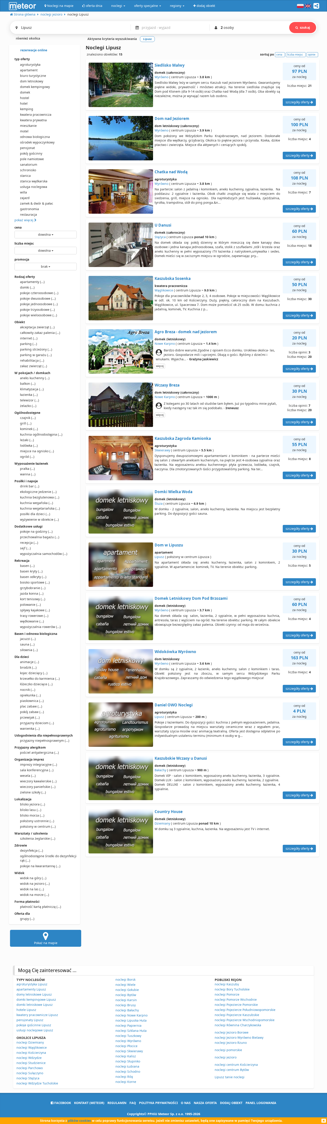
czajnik (28, 418)
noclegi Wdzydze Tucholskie (37, 1083)
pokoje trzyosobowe (37, 309)
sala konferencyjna (36, 770)
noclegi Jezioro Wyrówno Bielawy (239, 1037)
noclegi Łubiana (127, 1066)
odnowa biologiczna (35, 137)
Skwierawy (162, 450)
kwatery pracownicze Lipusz (37, 1015)
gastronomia (29, 209)
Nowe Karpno (165, 343)
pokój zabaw (32, 712)
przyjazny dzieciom (37, 723)
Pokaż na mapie (45, 943)
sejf (25, 548)
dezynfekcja (31, 850)
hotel (24, 103)
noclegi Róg (124, 1076)
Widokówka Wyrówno (175, 651)
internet (28, 338)
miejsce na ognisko (37, 451)
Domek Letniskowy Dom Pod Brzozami (191, 598)
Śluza (159, 503)
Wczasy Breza (167, 385)
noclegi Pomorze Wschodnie (236, 999)
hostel (24, 98)
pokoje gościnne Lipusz (33, 1025)
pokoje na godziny (36, 531)
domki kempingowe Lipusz (36, 999)
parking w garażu (36, 355)
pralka (27, 468)
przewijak (30, 717)
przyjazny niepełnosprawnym (44, 740)
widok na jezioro (35, 883)
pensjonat (27, 148)
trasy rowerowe (34, 616)
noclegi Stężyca (27, 1078)
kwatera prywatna (33, 120)
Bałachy (160, 770)
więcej (160, 366)
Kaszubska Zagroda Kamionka (183, 438)
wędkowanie (32, 621)
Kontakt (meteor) (89, 1103)
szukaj (305, 27)
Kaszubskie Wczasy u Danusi (181, 758)
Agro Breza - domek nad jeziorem (186, 331)
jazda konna (31, 593)
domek (25, 92)
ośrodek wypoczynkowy (37, 142)
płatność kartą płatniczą (40, 907)
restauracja (28, 214)
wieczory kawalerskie (38, 781)
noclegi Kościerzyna (31, 1052)
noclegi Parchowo (29, 1068)
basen (27, 566)
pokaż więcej (24, 220)
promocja (21, 259)
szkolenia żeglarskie (37, 838)
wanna (27, 474)
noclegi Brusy (125, 1005)
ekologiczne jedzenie (38, 492)
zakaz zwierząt (33, 366)
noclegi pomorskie (228, 1050)
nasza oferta (205, 1103)
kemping (26, 109)
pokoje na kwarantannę (40, 866)
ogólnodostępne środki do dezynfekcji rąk (48, 858)
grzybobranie (32, 588)
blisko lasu (30, 810)
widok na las (32, 889)
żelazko (28, 406)
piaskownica (32, 701)
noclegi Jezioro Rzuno (231, 1042)
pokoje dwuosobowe (38, 298)
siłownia (29, 650)
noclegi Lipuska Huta (131, 1020)
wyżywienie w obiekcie (39, 519)
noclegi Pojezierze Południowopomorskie (245, 1010)
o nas (186, 1103)
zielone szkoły (33, 792)
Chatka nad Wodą (171, 171)
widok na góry (33, 878)
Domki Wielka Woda (173, 491)
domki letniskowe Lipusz (34, 1004)
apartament (29, 70)
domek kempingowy (35, 87)
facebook (62, 1103)
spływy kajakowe (35, 610)
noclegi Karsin (126, 1000)
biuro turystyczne (33, 76)
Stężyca (160, 237)
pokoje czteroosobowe (39, 293)
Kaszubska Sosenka (173, 278)
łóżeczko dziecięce (36, 684)
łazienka (29, 395)
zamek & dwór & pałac (36, 203)
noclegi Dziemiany (30, 1042)
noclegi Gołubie (127, 990)
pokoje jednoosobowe (39, 304)
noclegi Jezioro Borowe (231, 1032)
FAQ (132, 1103)
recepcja (29, 542)
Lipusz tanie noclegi (229, 1077)
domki (27, 287)
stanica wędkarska (33, 181)
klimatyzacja (32, 389)
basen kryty (31, 571)
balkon (27, 383)
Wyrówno (161, 77)
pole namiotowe (32, 159)
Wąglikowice (164, 290)
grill (25, 423)
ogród (27, 456)
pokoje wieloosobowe (38, 315)
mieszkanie (28, 126)
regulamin (116, 1103)
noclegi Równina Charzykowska (238, 1025)
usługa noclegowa (33, 187)
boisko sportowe (35, 582)
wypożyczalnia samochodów (43, 554)
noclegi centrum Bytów (232, 1070)
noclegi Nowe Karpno (131, 1015)
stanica (25, 175)
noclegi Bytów (125, 995)
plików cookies (79, 1120)
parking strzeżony (36, 349)
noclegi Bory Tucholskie (232, 989)
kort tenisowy (32, 599)
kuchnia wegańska (36, 503)
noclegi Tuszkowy (128, 1036)
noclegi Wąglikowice (31, 1047)
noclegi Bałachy (127, 1010)
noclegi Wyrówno (128, 1041)
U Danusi (163, 225)
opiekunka (30, 695)
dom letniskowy (31, 81)
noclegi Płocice (126, 1046)
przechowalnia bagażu (39, 537)
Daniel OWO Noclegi (174, 704)
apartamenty (32, 282)
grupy (27, 919)
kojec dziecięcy (33, 673)
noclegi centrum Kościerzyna (236, 1064)
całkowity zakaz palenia (40, 333)
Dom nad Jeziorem (172, 118)
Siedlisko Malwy (170, 65)
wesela (28, 775)
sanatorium (28, 164)
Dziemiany (162, 823)
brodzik (28, 667)
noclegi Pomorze (227, 994)
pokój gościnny (31, 153)
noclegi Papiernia (128, 1025)
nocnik (27, 690)
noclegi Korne (125, 1082)
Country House (169, 811)
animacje (29, 662)
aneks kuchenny (34, 378)
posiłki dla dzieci (35, 514)
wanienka (30, 728)
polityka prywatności (158, 1103)
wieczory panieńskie (37, 787)
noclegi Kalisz (125, 1056)
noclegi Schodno (127, 1071)
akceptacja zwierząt (37, 327)
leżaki (27, 440)
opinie (311, 54)
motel (24, 131)
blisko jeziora (32, 804)
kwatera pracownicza (35, 114)
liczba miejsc (24, 243)
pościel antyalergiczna (39, 752)
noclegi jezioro (225, 1057)
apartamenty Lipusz (31, 989)
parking (28, 344)
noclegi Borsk (125, 979)
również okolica (27, 38)
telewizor (29, 400)
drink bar (29, 486)
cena (18, 227)
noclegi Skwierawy (129, 1051)
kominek (29, 429)
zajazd (25, 198)
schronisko (28, 170)
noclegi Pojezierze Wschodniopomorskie (245, 1020)
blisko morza (32, 815)
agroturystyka (30, 64)
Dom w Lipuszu (169, 545)
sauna (27, 644)
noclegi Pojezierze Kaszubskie (237, 1015)
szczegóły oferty (298, 102)
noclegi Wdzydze (29, 1058)
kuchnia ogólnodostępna (41, 434)
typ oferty (22, 59)
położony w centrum (38, 826)
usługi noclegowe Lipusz (34, 1030)
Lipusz (159, 557)
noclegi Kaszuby (227, 984)
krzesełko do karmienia (40, 678)
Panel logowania (261, 1103)
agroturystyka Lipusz (31, 984)
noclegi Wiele (125, 985)
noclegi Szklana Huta (131, 1030)
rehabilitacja (32, 360)
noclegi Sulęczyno (29, 1073)
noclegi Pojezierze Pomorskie (236, 1004)
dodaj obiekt (231, 1103)
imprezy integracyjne (38, 764)
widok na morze (34, 895)
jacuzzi (28, 639)
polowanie (30, 604)
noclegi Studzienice (31, 1063)
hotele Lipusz (26, 1010)
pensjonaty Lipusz (29, 1020)
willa (23, 192)
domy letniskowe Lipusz (34, 994)
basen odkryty (33, 577)
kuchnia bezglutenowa (39, 497)
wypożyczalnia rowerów (40, 627)
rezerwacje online (33, 50)
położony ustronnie (37, 821)
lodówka (29, 445)
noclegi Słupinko (127, 1061)
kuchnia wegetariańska (40, 508)
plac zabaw (31, 706)
